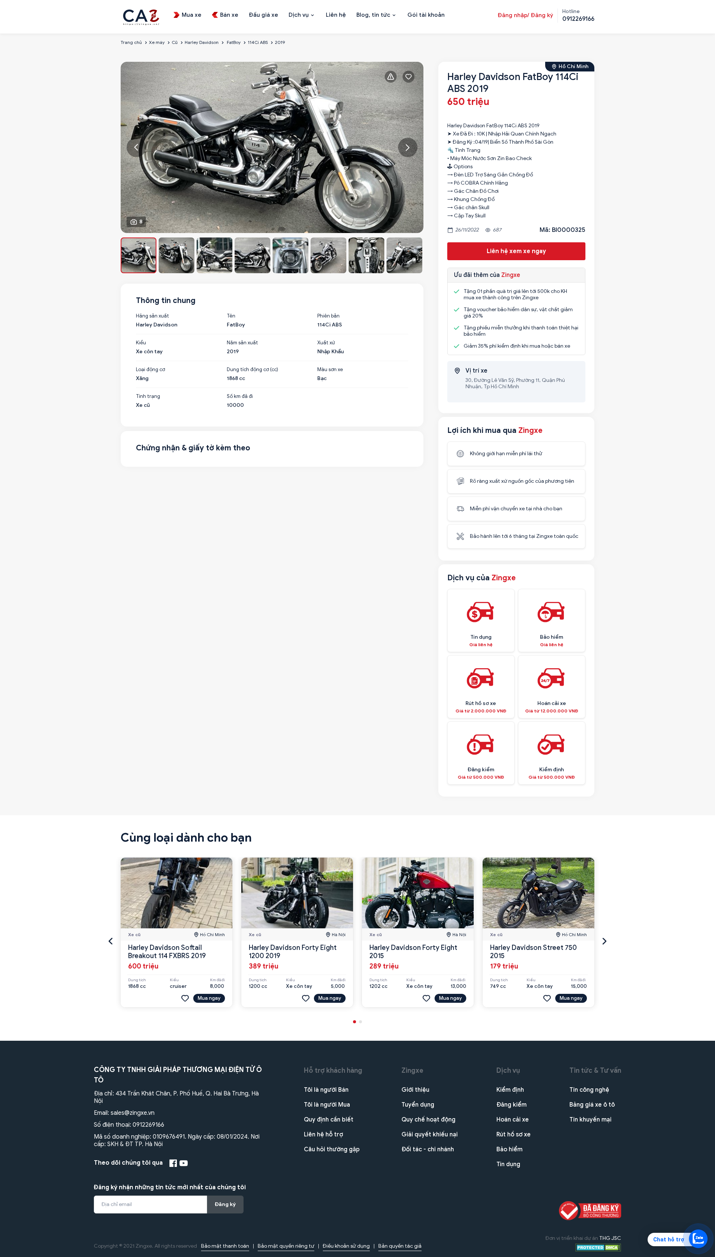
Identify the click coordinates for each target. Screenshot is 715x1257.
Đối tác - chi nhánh (427, 1149)
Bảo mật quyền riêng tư (286, 1246)
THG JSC (610, 1238)
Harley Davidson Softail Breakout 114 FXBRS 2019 (167, 952)
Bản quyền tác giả (400, 1246)
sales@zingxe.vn (133, 1113)
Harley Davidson (202, 42)
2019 (280, 42)
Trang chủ (131, 42)
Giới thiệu (415, 1090)
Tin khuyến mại (590, 1119)
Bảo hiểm (509, 1149)
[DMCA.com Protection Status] (598, 1247)
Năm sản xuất (242, 343)
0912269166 (148, 1125)
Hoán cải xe (512, 1119)
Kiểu (141, 343)
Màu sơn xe (330, 370)
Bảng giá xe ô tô (592, 1104)
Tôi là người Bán (326, 1090)
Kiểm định (510, 1090)
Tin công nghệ (589, 1090)
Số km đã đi (240, 396)
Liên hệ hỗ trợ (323, 1134)
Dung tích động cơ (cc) (252, 370)
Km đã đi (217, 980)
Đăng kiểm (511, 1104)
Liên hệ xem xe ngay (516, 251)
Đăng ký (225, 1204)
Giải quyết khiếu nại (429, 1134)
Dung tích (137, 980)
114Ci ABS (258, 42)
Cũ (175, 42)
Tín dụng (508, 1164)
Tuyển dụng (417, 1104)
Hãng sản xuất (152, 316)
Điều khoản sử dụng (346, 1246)
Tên (231, 316)
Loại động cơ (150, 370)
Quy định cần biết (328, 1119)
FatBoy (233, 42)
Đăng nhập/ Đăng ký (525, 15)
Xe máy (157, 42)
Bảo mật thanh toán (225, 1246)
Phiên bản (328, 316)
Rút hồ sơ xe (513, 1134)
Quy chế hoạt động (428, 1119)
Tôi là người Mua (327, 1104)
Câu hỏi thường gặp (332, 1149)
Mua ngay (209, 998)
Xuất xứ (326, 343)
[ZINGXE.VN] (141, 16)
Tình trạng (148, 396)
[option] (272, 147)
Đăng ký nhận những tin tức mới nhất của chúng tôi (170, 1187)
